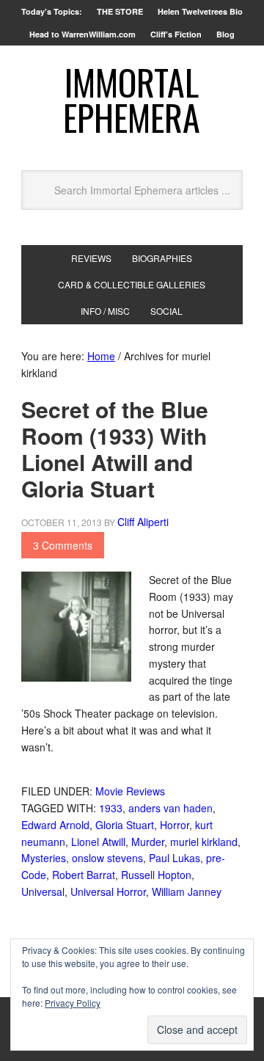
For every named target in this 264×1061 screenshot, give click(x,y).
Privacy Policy (72, 1002)
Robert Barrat (83, 874)
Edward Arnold (55, 824)
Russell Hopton (156, 874)
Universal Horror (108, 891)
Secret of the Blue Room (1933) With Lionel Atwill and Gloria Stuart (114, 448)
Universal (43, 891)
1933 (110, 808)
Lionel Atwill (98, 841)
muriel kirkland (204, 841)
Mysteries (43, 857)
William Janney (186, 891)
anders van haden (170, 808)
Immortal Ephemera (131, 99)
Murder (147, 841)
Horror (174, 824)
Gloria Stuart (124, 824)
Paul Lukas (174, 857)
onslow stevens (107, 857)
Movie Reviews (130, 791)
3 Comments (62, 545)
